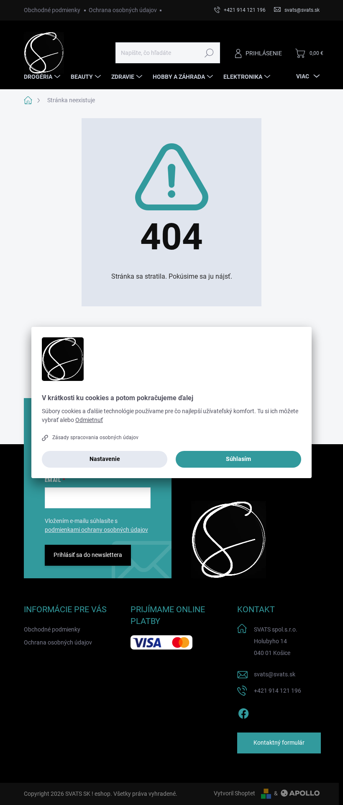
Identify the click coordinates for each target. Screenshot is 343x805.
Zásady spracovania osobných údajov (95, 437)
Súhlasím (238, 459)
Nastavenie (105, 459)
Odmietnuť (89, 420)
